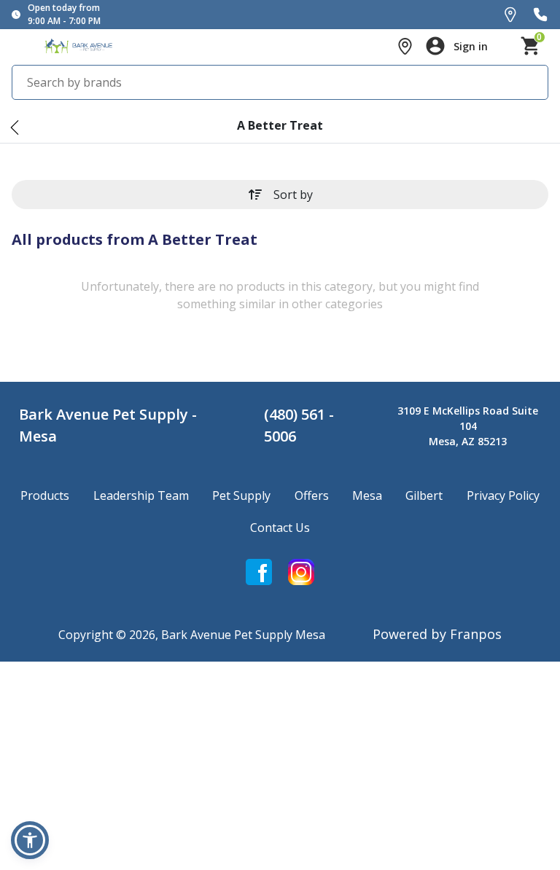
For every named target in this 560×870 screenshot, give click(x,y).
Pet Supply (241, 495)
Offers (312, 495)
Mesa (367, 495)
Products (44, 495)
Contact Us (280, 528)
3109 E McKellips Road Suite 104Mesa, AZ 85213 (467, 426)
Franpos (476, 634)
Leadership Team (141, 495)
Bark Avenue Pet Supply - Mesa (108, 425)
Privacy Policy (503, 495)
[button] (30, 840)
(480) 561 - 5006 (299, 425)
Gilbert (424, 495)
